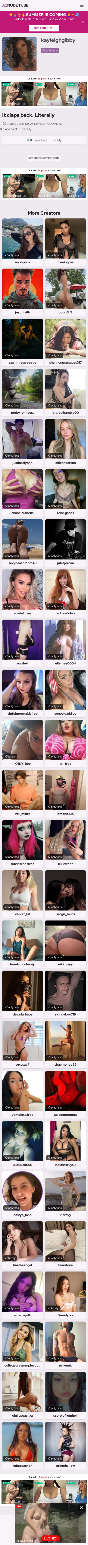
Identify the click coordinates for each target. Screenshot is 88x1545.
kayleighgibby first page (44, 158)
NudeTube (15, 5)
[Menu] (81, 5)
